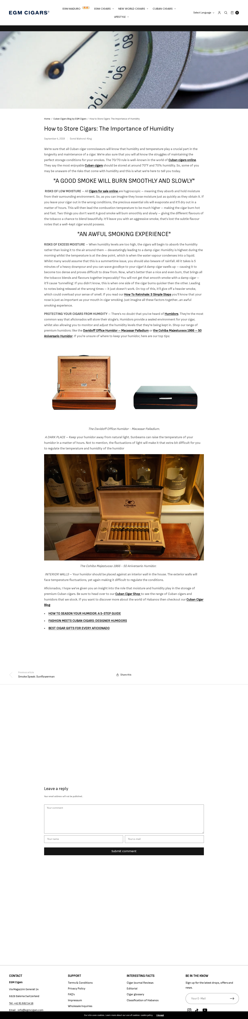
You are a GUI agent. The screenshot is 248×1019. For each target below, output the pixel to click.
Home (47, 119)
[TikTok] (197, 1010)
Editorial (132, 988)
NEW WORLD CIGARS (131, 9)
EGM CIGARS (102, 9)
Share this (125, 675)
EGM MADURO (71, 9)
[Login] (219, 13)
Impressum (75, 1000)
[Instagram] (189, 1010)
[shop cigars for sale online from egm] (118, 191)
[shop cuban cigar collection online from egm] (140, 594)
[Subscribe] (234, 998)
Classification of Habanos (142, 1000)
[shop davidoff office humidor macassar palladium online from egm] (124, 382)
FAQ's (71, 994)
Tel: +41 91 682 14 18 (21, 1003)
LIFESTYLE (120, 17)
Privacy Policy (76, 988)
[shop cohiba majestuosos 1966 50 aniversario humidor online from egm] (124, 507)
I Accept (160, 1015)
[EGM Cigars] (29, 12)
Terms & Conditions (80, 982)
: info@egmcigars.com (29, 1010)
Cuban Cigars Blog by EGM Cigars (69, 119)
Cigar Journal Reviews (140, 982)
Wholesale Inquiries (80, 1006)
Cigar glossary (135, 994)
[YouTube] (204, 1010)
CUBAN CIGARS (163, 9)
